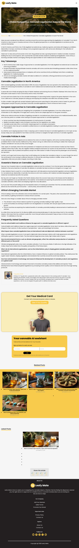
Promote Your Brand (39, 507)
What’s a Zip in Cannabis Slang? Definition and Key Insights (40, 390)
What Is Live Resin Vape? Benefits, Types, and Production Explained (14, 390)
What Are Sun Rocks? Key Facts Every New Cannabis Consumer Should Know (66, 390)
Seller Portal (39, 505)
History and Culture (39, 16)
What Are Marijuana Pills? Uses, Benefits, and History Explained (15, 413)
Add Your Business (39, 502)
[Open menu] (76, 3)
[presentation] (14, 380)
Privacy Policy (39, 515)
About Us (39, 525)
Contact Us (39, 517)
